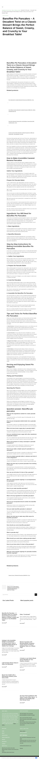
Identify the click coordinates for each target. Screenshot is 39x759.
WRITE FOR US (4, 745)
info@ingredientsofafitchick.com (25, 745)
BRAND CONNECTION (6, 737)
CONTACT (3, 743)
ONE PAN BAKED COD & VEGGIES (26, 713)
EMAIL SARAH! (22, 731)
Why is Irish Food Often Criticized (26, 717)
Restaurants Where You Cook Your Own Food (28, 740)
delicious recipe (5, 15)
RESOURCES (4, 741)
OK (36, 757)
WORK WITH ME (4, 735)
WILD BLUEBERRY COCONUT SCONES (27, 715)
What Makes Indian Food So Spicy (8, 752)
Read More (4, 686)
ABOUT (3, 733)
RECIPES (3, 739)
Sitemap (21, 748)
